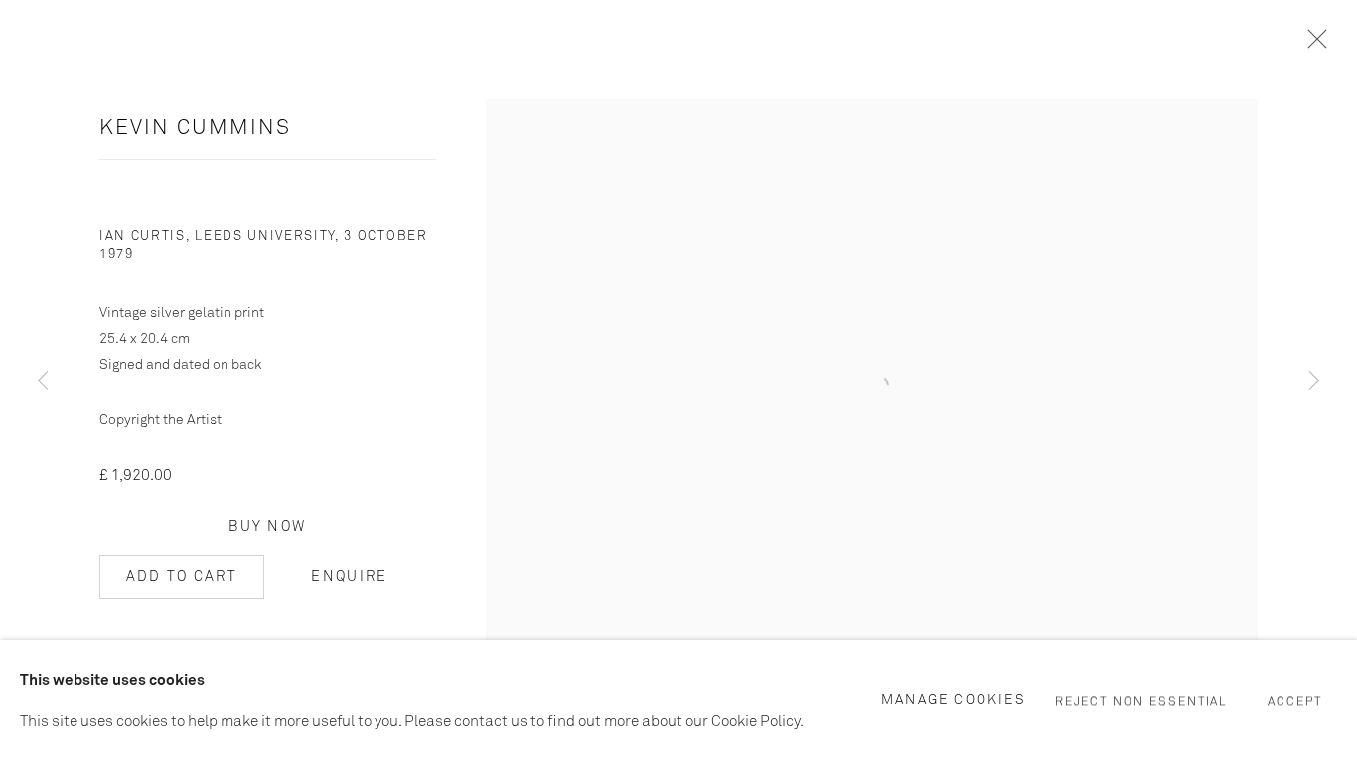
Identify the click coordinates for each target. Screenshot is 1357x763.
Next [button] (1314, 381)
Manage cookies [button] (953, 700)
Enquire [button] (349, 577)
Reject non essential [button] (1142, 702)
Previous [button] (42, 381)
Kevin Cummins (195, 128)
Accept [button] (1295, 702)
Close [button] (1312, 45)
